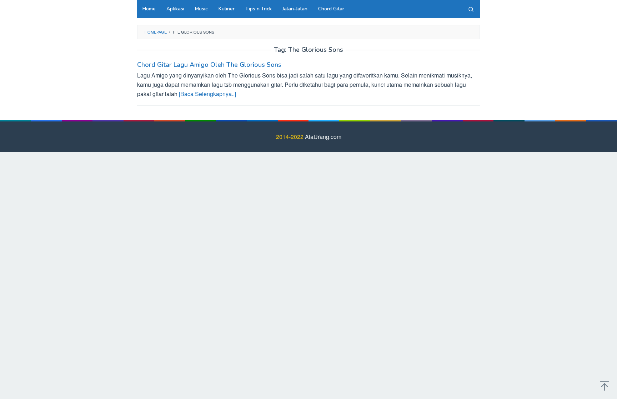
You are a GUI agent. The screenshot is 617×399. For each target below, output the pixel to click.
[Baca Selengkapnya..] (207, 94)
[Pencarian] (471, 9)
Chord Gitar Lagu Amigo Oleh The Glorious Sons (209, 64)
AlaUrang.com (323, 137)
